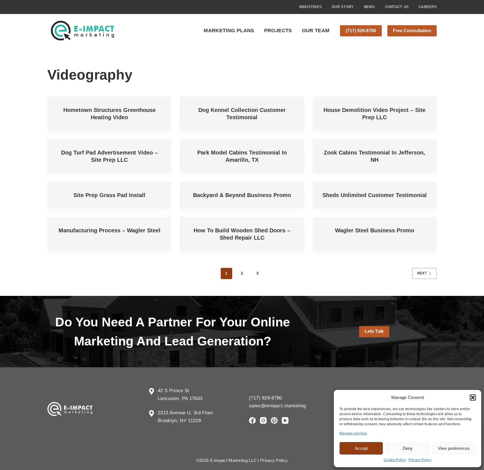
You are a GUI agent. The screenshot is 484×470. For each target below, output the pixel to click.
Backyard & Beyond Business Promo (242, 195)
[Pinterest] (274, 420)
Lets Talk (374, 331)
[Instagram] (263, 420)
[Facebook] (252, 420)
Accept (361, 448)
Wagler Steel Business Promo (374, 230)
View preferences (454, 448)
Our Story (343, 7)
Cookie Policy (395, 460)
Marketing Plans (229, 30)
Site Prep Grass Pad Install (109, 195)
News (369, 7)
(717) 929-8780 (361, 30)
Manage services (353, 433)
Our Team (316, 30)
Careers (427, 7)
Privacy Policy (420, 460)
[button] (473, 397)
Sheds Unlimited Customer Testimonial (374, 195)
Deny (408, 448)
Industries (310, 7)
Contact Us (397, 7)
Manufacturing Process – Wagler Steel (109, 230)
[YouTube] (285, 420)
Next (422, 273)
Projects (278, 30)
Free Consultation (412, 30)
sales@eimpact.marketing (277, 405)
